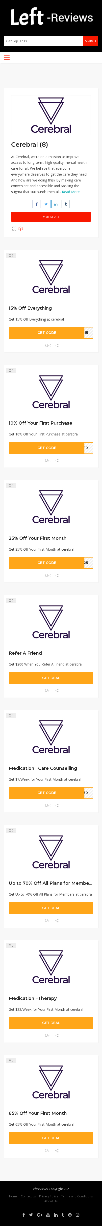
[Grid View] (14, 229)
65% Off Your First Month (38, 1113)
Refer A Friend (25, 653)
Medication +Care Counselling (43, 768)
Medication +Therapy (33, 998)
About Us (51, 1201)
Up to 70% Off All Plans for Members (51, 883)
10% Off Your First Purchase (40, 423)
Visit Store (51, 216)
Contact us (28, 1196)
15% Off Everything (30, 308)
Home (13, 1196)
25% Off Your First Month (38, 538)
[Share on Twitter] (46, 204)
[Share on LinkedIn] (55, 204)
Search (90, 41)
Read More (71, 191)
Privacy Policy (48, 1196)
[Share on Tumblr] (65, 204)
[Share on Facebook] (36, 204)
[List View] (21, 229)
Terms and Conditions (77, 1196)
